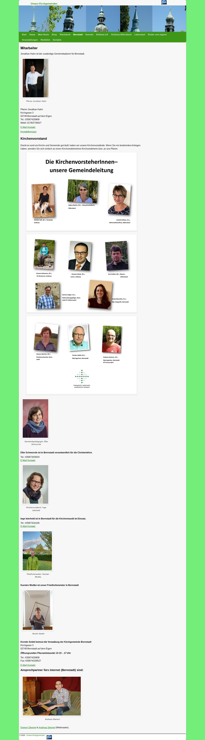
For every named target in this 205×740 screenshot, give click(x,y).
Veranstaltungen (30, 39)
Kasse (32, 34)
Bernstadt (78, 34)
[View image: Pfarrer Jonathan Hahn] (36, 78)
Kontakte (57, 39)
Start (24, 34)
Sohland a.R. (102, 34)
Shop (54, 34)
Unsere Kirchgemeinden (44, 3)
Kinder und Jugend (157, 34)
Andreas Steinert (47, 727)
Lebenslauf (139, 34)
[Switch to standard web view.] (164, 2)
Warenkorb (65, 34)
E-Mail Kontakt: (28, 127)
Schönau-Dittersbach (121, 34)
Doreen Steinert (28, 727)
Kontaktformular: (28, 132)
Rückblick (45, 39)
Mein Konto (43, 34)
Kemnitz (89, 34)
